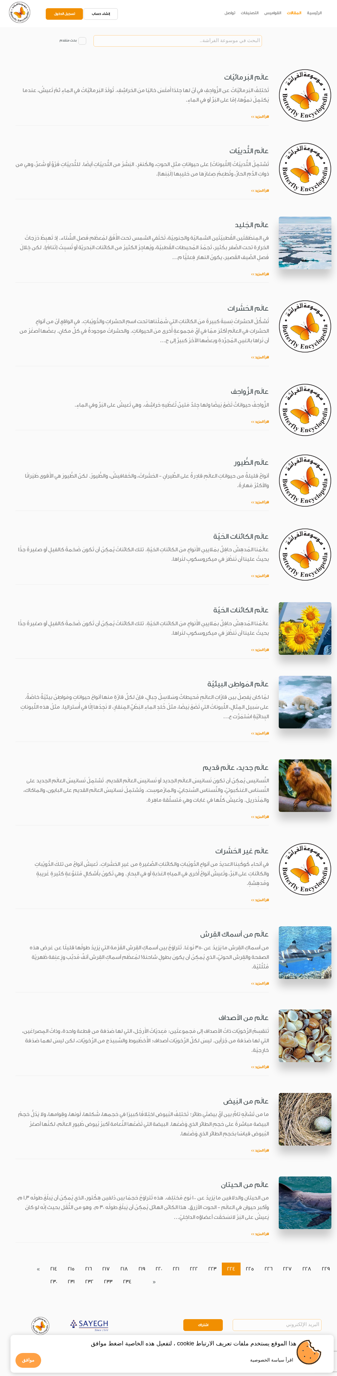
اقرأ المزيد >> (260, 117)
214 (53, 1269)
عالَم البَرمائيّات (246, 77)
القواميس (272, 13)
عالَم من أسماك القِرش (234, 934)
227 (287, 1269)
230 (53, 1282)
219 (142, 1269)
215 (71, 1269)
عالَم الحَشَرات (248, 308)
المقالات (294, 13)
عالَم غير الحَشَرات (242, 851)
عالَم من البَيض (246, 1101)
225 (250, 1269)
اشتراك (203, 1325)
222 (194, 1269)
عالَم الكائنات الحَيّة (241, 536)
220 (159, 1269)
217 (106, 1269)
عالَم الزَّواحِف (250, 391)
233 (108, 1282)
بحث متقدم (68, 40)
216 (88, 1269)
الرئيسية (314, 13)
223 (212, 1269)
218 (124, 1269)
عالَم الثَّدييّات (249, 151)
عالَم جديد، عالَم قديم (236, 767)
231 (71, 1282)
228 (306, 1269)
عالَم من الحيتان (245, 1185)
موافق (28, 1360)
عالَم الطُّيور (251, 462)
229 (326, 1269)
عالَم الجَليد (252, 225)
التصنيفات (249, 13)
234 (127, 1282)
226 (268, 1269)
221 (176, 1269)
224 (231, 1269)
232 (89, 1282)
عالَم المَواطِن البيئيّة (238, 684)
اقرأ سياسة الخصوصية (271, 1360)
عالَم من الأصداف (244, 1018)
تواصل (229, 13)
